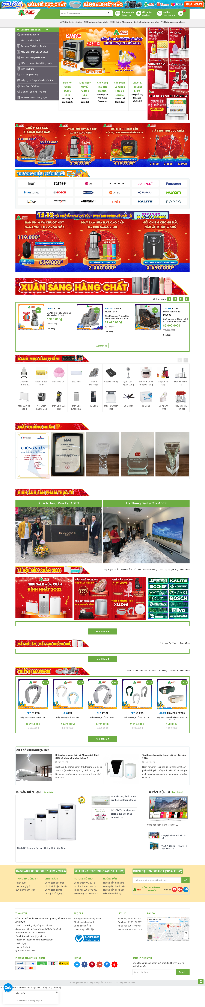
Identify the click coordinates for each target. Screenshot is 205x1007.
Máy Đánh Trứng (163, 407)
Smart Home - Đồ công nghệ (34, 97)
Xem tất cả (101, 346)
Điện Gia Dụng (27, 69)
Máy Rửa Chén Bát (111, 407)
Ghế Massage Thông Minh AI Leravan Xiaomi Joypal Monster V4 (175, 320)
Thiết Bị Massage (93, 383)
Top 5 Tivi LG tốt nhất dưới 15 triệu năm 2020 (174, 847)
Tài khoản (147, 12)
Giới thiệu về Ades (73, 22)
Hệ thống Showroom (122, 22)
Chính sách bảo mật (54, 883)
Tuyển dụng (21, 883)
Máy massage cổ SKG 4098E (102, 717)
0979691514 (98, 871)
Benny (164, 670)
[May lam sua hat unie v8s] (103, 243)
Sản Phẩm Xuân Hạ (30, 34)
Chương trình (127, 12)
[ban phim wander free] (44, 243)
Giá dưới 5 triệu (131, 670)
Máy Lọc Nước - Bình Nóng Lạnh (36, 63)
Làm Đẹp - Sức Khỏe (30, 86)
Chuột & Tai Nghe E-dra (137, 86)
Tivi (161, 643)
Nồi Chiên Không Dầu (41, 407)
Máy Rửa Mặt (58, 381)
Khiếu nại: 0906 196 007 (85, 890)
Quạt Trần (128, 406)
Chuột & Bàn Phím (41, 383)
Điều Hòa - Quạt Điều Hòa (33, 57)
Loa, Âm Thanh (171, 643)
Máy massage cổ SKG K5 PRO (137, 717)
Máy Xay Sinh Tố (180, 383)
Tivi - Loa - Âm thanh (30, 40)
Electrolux (173, 670)
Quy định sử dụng (53, 893)
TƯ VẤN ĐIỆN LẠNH (28, 792)
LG (159, 670)
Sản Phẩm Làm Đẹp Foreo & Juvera (120, 88)
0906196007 (39, 871)
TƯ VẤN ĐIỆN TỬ (158, 792)
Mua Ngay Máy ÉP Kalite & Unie (85, 88)
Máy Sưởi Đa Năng (24, 407)
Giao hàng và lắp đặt (84, 929)
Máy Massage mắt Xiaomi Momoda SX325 (172, 718)
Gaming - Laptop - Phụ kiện (34, 92)
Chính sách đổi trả (53, 890)
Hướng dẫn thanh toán (114, 886)
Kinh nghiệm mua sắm (148, 22)
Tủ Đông (146, 406)
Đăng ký (183, 972)
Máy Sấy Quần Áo (111, 569)
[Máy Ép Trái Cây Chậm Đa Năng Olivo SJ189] (31, 317)
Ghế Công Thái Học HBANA (102, 86)
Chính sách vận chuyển (56, 886)
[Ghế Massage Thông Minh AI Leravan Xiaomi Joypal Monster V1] (90, 317)
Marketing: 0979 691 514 (86, 893)
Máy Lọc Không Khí (76, 407)
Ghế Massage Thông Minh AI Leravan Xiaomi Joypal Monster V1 (117, 317)
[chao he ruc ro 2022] (102, 215)
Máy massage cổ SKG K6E (67, 717)
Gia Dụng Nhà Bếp (29, 74)
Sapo (133, 983)
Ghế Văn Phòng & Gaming (24, 383)
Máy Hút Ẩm (126, 569)
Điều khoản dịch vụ (112, 893)
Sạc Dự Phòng (111, 381)
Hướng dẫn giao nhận (113, 890)
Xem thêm (49, 792)
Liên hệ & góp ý (22, 886)
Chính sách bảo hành (97, 22)
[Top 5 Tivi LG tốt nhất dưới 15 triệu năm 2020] (154, 846)
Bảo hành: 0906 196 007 (86, 886)
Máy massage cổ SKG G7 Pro (33, 717)
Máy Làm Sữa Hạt (59, 407)
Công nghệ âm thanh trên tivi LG (173, 836)
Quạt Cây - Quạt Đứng (128, 383)
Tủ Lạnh (94, 406)
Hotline (166, 12)
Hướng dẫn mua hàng (174, 22)
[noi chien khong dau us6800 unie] (160, 243)
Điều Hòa (76, 381)
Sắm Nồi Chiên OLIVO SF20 (67, 88)
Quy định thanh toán (25, 890)
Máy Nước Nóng (150, 569)
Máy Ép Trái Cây (163, 383)
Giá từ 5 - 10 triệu (148, 670)
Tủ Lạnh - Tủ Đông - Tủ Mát (34, 46)
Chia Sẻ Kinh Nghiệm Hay (32, 750)
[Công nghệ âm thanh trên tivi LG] (154, 835)
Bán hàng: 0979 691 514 (86, 883)
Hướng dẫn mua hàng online (87, 918)
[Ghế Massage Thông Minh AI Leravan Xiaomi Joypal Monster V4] (148, 317)
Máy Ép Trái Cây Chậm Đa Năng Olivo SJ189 (59, 314)
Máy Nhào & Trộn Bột (181, 407)
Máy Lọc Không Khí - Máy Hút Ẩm (37, 80)
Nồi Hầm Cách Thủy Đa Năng (146, 383)
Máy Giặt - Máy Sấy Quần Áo (34, 52)
